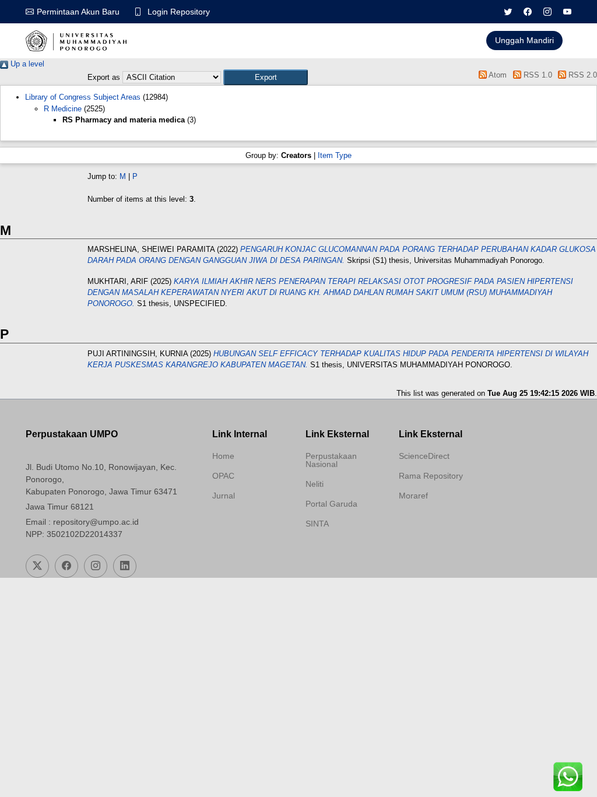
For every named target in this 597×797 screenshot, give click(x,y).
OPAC (223, 476)
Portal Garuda (331, 504)
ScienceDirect (424, 456)
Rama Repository (431, 476)
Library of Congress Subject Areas (83, 97)
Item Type (335, 155)
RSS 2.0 (581, 75)
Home (223, 456)
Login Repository (179, 11)
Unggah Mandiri (524, 40)
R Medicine (63, 108)
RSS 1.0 (536, 75)
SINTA (317, 523)
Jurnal (223, 495)
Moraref (413, 495)
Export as (103, 77)
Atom (497, 75)
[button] (265, 77)
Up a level (26, 63)
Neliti (314, 484)
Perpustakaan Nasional (331, 460)
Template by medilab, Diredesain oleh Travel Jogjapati (251, 523)
